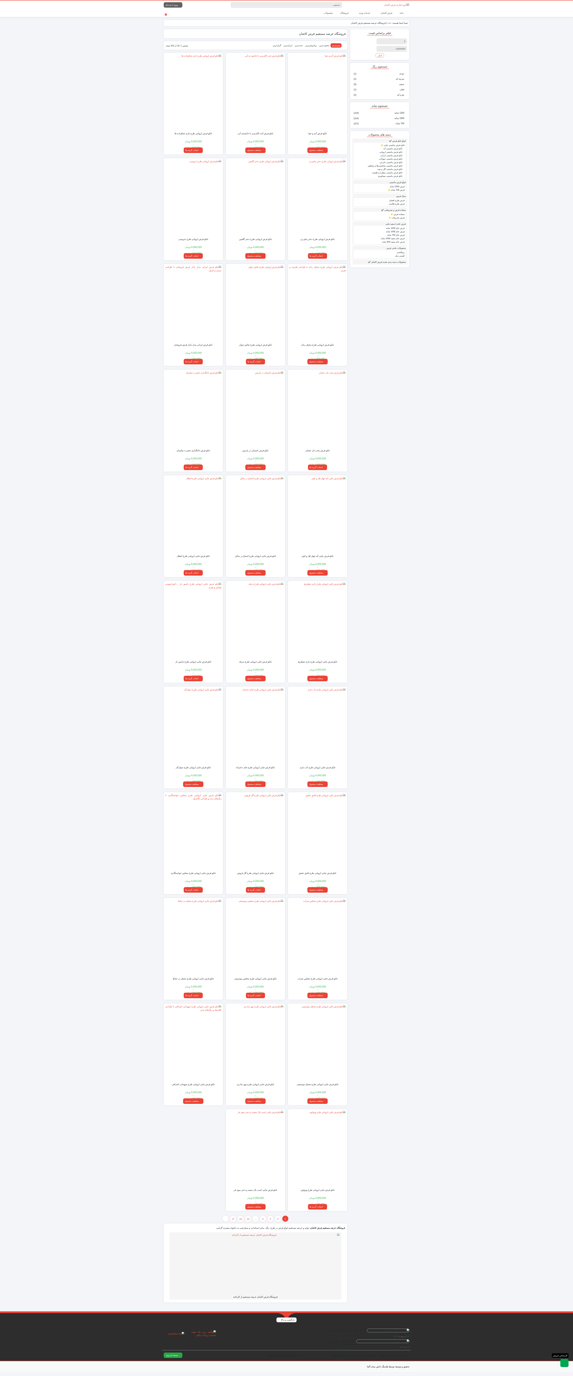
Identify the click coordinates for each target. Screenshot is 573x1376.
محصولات (328, 13)
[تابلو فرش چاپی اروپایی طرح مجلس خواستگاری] (193, 831)
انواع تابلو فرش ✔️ (397, 141)
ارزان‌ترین (288, 45)
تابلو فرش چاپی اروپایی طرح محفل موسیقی (317, 1084)
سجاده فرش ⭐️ (398, 214)
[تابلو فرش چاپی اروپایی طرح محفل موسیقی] (317, 1042)
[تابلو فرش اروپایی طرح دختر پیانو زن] (317, 197)
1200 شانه (399, 113)
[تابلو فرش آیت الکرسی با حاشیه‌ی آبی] (255, 92)
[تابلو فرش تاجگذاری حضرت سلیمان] (193, 409)
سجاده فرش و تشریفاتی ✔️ (393, 210)
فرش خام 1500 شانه (395, 231)
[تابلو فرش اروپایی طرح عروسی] (193, 197)
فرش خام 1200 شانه (395, 228)
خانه (401, 13)
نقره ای (400, 94)
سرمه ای (400, 78)
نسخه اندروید (172, 1355)
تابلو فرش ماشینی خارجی (391, 162)
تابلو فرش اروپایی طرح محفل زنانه (317, 344)
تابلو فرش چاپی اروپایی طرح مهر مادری (255, 1084)
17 (233, 1219)
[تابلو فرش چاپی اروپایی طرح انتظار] (193, 514)
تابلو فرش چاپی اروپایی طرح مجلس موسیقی (255, 978)
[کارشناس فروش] (564, 1363)
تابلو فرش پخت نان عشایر (317, 450)
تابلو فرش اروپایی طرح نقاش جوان (255, 344)
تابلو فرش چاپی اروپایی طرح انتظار (193, 556)
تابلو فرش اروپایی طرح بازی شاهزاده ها (193, 133)
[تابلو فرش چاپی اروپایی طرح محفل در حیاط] (193, 937)
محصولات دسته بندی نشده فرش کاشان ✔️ (387, 262)
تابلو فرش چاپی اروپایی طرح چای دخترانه (255, 767)
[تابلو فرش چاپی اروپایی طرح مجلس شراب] (317, 937)
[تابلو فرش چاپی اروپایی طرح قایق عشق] (317, 831)
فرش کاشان (386, 13)
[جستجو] (233, 5)
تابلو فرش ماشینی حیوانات (390, 159)
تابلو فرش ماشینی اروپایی (390, 152)
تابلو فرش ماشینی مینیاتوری (390, 176)
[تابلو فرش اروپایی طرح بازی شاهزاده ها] (193, 92)
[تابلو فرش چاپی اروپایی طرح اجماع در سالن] (255, 514)
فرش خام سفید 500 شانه (393, 242)
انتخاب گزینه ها (191, 150)
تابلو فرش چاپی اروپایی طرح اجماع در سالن (255, 556)
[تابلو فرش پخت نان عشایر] (317, 409)
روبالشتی (401, 252)
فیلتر (380, 55)
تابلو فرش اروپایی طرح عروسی (193, 239)
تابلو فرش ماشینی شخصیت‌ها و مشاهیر (385, 165)
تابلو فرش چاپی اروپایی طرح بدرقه (255, 661)
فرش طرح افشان (397, 200)
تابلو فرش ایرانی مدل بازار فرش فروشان (193, 344)
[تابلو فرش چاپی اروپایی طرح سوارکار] (193, 726)
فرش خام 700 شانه (396, 235)
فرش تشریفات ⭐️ (396, 217)
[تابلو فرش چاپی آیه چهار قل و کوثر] (317, 514)
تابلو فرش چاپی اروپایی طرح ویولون (318, 1190)
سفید (401, 84)
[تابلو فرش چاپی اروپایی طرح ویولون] (317, 1148)
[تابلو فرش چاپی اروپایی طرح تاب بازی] (317, 726)
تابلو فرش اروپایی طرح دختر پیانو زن (317, 239)
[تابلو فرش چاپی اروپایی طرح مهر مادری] (255, 1042)
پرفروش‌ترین (311, 45)
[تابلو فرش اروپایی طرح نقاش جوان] (255, 303)
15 (248, 1219)
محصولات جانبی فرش (396, 248)
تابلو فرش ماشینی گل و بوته (389, 169)
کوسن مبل (400, 256)
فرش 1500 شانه (397, 186)
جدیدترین (299, 45)
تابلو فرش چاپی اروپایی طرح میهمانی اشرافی (193, 1084)
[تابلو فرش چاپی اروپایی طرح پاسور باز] (193, 620)
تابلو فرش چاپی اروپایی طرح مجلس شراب (318, 978)
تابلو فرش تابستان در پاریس (255, 450)
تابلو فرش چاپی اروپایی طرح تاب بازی (317, 767)
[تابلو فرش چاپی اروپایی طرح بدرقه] (255, 620)
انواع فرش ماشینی (397, 182)
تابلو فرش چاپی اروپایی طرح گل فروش (255, 873)
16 (240, 1219)
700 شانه (400, 123)
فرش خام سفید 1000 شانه (393, 238)
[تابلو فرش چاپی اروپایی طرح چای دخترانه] (255, 726)
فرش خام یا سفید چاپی (395, 224)
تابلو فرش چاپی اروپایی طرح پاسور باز (193, 661)
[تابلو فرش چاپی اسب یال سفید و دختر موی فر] (255, 1148)
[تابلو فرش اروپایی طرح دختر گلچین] (255, 197)
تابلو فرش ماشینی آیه (392, 148)
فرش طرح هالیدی (397, 204)
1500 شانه (399, 118)
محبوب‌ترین (324, 45)
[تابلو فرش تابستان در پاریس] (255, 409)
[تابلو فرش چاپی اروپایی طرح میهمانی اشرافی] (193, 1042)
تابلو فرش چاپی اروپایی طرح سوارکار (193, 767)
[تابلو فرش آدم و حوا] (317, 92)
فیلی (402, 89)
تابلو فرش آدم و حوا (317, 133)
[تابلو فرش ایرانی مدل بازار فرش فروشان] (193, 303)
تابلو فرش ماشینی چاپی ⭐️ (393, 145)
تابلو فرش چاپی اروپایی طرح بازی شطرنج (317, 661)
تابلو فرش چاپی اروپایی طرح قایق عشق (317, 873)
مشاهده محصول (316, 150)
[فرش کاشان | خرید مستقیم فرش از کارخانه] (396, 5)
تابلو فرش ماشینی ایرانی (391, 155)
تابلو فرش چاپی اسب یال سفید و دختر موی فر (255, 1190)
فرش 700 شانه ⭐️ (396, 190)
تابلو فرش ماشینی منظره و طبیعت (387, 172)
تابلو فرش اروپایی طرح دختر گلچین (255, 239)
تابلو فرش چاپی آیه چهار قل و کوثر (318, 556)
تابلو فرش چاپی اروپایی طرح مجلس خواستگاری (193, 873)
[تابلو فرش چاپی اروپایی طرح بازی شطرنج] (317, 620)
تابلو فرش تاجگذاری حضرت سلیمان (193, 450)
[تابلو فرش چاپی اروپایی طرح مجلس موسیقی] (255, 937)
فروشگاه (344, 13)
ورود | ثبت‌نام (171, 5)
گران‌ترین (277, 45)
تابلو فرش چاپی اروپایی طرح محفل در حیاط (193, 978)
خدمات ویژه (364, 13)
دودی (401, 73)
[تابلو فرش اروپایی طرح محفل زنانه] (317, 303)
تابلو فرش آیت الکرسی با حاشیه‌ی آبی (255, 133)
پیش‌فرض (336, 45)
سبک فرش (401, 196)
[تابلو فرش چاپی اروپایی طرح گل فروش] (255, 831)
